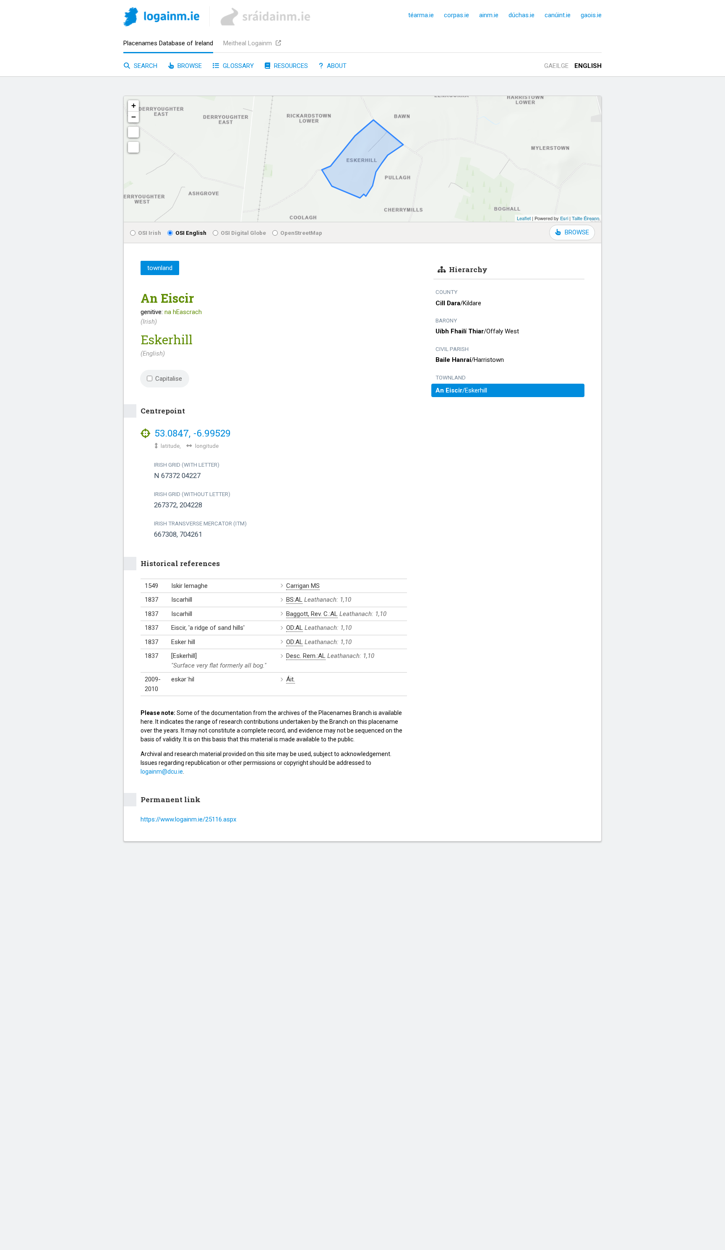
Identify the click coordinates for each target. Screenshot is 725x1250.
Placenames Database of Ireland (168, 43)
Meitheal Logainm (248, 43)
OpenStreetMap (301, 232)
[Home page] (161, 18)
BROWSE (577, 232)
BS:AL (294, 599)
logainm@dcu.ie (162, 771)
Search (144, 66)
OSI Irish (149, 232)
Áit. (290, 679)
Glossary (237, 66)
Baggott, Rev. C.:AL (312, 614)
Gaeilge (556, 66)
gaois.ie (591, 15)
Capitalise (168, 378)
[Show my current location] (133, 147)
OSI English (190, 232)
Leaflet (524, 218)
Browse (189, 66)
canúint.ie (558, 15)
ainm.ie (488, 15)
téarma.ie (421, 15)
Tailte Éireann (585, 218)
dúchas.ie (522, 15)
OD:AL (294, 627)
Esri (564, 218)
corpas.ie (456, 15)
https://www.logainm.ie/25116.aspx (188, 819)
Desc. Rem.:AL (306, 656)
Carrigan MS (303, 586)
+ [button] (133, 105)
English (588, 66)
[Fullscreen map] (133, 132)
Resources (290, 66)
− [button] (133, 116)
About (336, 66)
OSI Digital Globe (243, 232)
